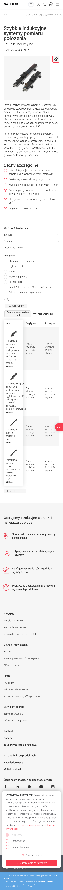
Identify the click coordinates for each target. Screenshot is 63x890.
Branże (7, 651)
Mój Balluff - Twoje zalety (16, 720)
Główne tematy (11, 665)
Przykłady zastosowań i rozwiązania (21, 658)
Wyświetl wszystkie (43, 313)
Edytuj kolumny (16, 305)
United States (14, 886)
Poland (30, 886)
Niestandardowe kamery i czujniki (20, 634)
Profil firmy (9, 682)
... (16, 13)
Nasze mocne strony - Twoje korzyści (22, 696)
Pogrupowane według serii (18, 314)
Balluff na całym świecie (16, 689)
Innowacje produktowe (15, 627)
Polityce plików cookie (31, 825)
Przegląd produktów (13, 620)
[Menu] (57, 4)
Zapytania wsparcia (13, 713)
